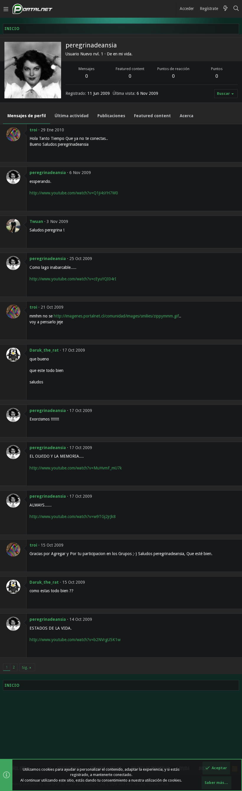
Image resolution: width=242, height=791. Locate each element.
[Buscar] (236, 9)
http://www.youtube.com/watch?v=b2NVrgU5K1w (75, 639)
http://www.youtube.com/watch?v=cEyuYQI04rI (73, 279)
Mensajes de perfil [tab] (26, 115)
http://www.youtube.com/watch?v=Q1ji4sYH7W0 (74, 193)
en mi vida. (123, 54)
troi (33, 130)
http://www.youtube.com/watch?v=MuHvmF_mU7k (76, 468)
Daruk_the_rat (44, 350)
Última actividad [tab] (72, 115)
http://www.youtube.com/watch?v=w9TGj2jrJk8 (73, 516)
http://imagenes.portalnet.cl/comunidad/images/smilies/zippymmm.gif (116, 316)
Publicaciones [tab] (111, 115)
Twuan (36, 221)
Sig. (25, 667)
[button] (6, 9)
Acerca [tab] (186, 115)
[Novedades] (225, 9)
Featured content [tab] (152, 115)
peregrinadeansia (48, 172)
